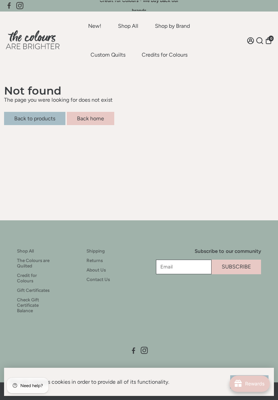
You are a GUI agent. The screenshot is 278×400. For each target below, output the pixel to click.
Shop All (128, 26)
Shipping (95, 251)
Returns (94, 260)
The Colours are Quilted (33, 263)
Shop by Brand (172, 26)
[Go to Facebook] (9, 5)
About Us (96, 270)
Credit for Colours (27, 278)
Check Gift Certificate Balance (28, 305)
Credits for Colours (164, 55)
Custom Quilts (108, 55)
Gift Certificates (33, 290)
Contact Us (98, 279)
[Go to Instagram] (20, 5)
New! (94, 26)
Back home (90, 118)
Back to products (34, 118)
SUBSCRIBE (236, 266)
